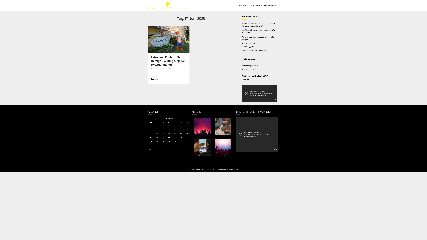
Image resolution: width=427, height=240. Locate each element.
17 (157, 138)
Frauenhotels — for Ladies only (254, 50)
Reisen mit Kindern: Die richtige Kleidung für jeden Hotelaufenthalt (168, 61)
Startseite (243, 5)
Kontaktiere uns (270, 5)
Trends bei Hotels (249, 70)
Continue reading (154, 79)
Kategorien (255, 5)
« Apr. (150, 149)
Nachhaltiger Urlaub (250, 65)
